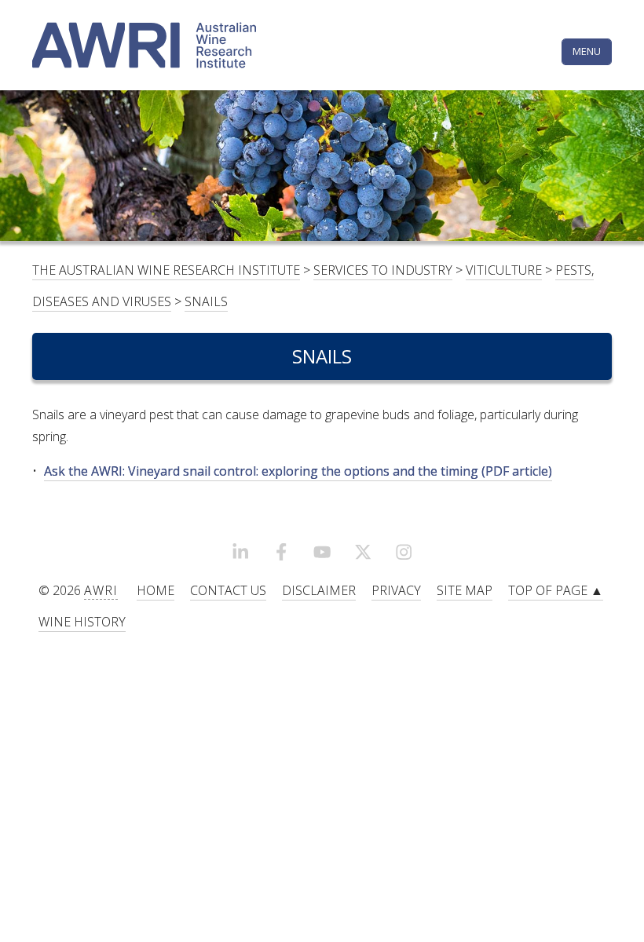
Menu (587, 51)
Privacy (396, 590)
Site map (464, 590)
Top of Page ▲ (555, 590)
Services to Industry (382, 270)
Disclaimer (319, 590)
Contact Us (228, 590)
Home (155, 590)
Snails (206, 301)
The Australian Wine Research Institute (166, 270)
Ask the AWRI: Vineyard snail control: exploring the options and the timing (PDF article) (298, 471)
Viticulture (504, 270)
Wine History (82, 621)
